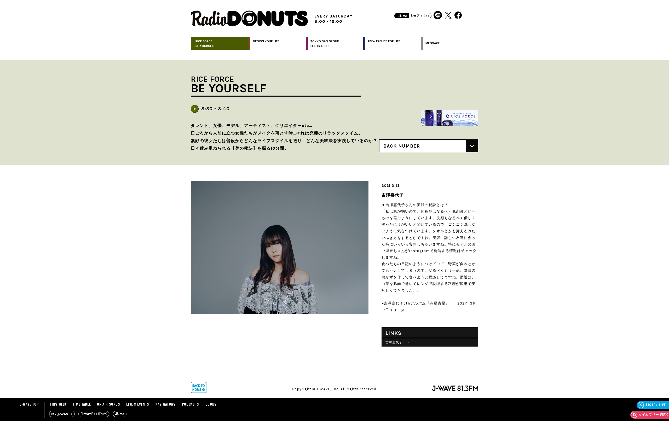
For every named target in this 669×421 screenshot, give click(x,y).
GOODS (211, 404)
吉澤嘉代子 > (397, 342)
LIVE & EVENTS (137, 404)
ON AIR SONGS (108, 404)
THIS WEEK (58, 404)
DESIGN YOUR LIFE (266, 41)
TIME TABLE (82, 404)
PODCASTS (190, 404)
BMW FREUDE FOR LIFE (384, 41)
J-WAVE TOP (29, 404)
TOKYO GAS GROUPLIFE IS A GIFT (324, 43)
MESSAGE (432, 43)
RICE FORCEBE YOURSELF (205, 43)
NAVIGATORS (165, 404)
